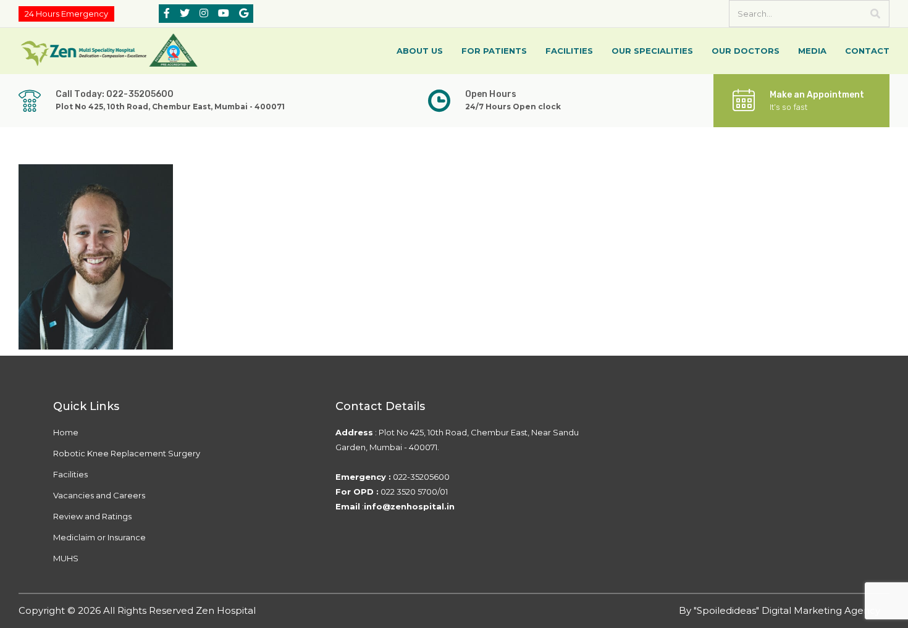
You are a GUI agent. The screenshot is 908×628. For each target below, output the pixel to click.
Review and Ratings (92, 516)
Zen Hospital (226, 610)
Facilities (70, 474)
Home (65, 432)
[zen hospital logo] (111, 50)
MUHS (65, 558)
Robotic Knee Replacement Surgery (126, 453)
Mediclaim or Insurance (99, 537)
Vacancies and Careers (99, 495)
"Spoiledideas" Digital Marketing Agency (787, 610)
